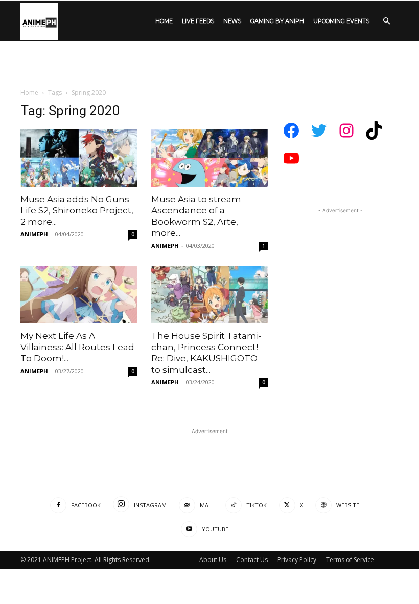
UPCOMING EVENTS (341, 21)
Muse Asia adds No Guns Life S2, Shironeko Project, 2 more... (76, 210)
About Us (212, 559)
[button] (386, 21)
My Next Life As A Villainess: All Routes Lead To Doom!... (77, 347)
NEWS (232, 21)
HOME (164, 21)
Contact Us (252, 559)
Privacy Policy (296, 559)
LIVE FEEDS (198, 21)
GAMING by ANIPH (277, 21)
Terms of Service (350, 559)
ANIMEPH (34, 234)
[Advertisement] (209, 125)
